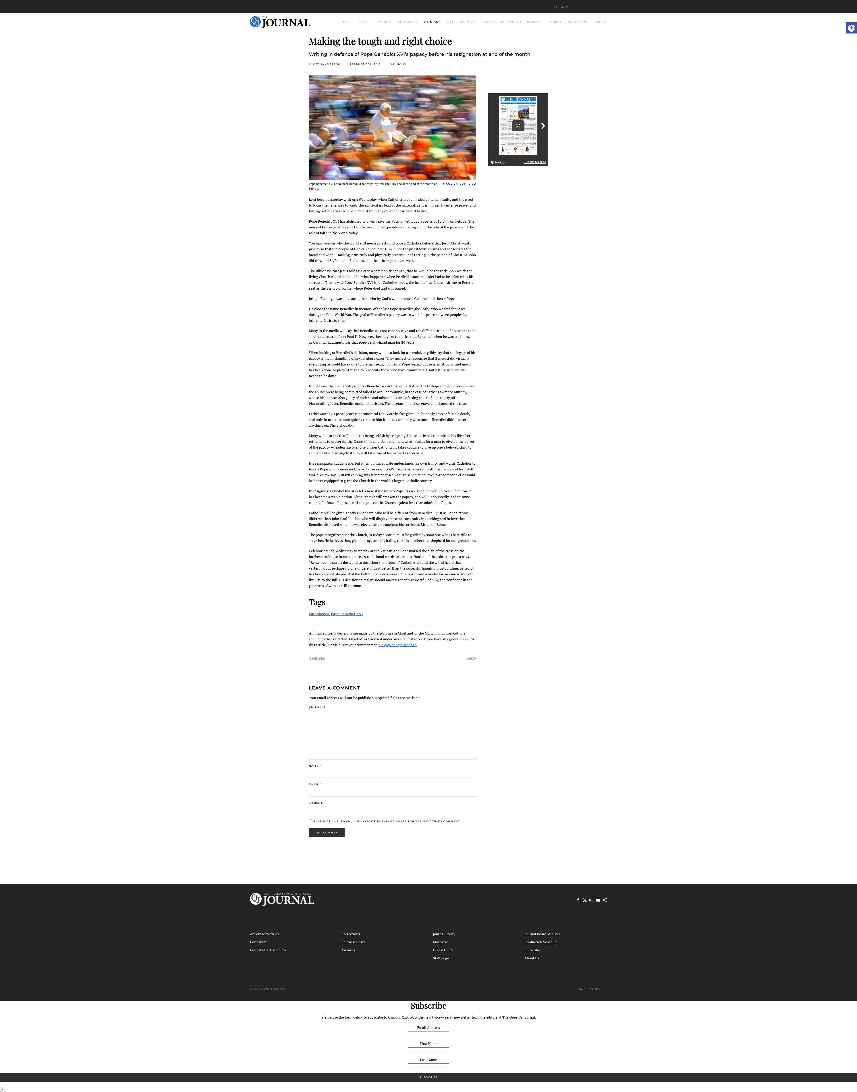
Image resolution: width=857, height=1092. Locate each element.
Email (315, 784)
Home (347, 22)
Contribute (258, 942)
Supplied (468, 183)
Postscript (578, 22)
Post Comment (327, 832)
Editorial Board (353, 942)
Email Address (428, 1027)
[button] (851, 27)
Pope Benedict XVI (347, 613)
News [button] (363, 22)
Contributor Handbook (268, 950)
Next (470, 658)
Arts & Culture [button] (461, 22)
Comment (317, 706)
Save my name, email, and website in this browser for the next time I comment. (386, 821)
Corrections (350, 933)
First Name (428, 1043)
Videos (601, 22)
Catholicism (319, 613)
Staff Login (441, 958)
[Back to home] (280, 22)
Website (316, 802)
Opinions (398, 64)
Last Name (428, 1059)
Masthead (440, 942)
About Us (531, 958)
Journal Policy (444, 933)
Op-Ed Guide (443, 950)
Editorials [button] (408, 22)
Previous (318, 658)
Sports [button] (555, 22)
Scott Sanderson (325, 64)
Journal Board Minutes (542, 933)
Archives (348, 950)
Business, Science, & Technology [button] (512, 22)
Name (315, 765)
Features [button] (383, 22)
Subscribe (532, 950)
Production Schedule (540, 942)
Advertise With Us (264, 933)
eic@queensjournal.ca (398, 644)
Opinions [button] (432, 22)
